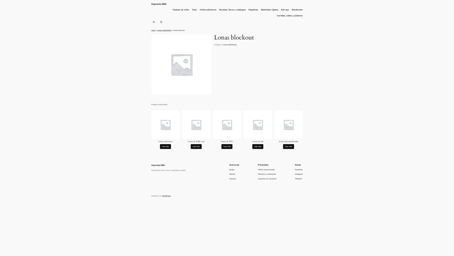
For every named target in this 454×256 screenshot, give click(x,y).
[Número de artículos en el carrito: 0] (161, 21)
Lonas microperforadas (288, 141)
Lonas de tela (257, 141)
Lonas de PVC (227, 141)
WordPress (166, 196)
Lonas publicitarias (164, 30)
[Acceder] (153, 21)
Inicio (153, 30)
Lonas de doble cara (196, 141)
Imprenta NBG (158, 4)
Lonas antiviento (165, 141)
